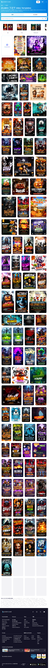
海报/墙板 (42, 604)
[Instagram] (36, 612)
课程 (33, 621)
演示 (40, 605)
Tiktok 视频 (5, 601)
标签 (32, 603)
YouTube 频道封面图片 (36, 600)
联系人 (38, 635)
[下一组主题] (46, 28)
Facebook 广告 (15, 606)
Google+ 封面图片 (26, 598)
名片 (16, 599)
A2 (19, 605)
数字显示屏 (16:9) (32, 604)
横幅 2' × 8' (15, 604)
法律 (38, 643)
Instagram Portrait (21, 599)
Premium (26, 621)
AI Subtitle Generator (18, 635)
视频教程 (34, 619)
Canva (25, 635)
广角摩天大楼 (31, 606)
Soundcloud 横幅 (12, 603)
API (38, 642)
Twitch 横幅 (30, 601)
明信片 (29, 603)
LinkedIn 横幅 (16, 602)
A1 (17, 605)
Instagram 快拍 (27, 599)
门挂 (21, 604)
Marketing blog (35, 624)
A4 (27, 604)
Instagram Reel (5, 599)
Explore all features (16, 627)
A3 (15, 605)
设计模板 (14, 619)
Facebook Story (22, 600)
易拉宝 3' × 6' (41, 603)
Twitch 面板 (41, 601)
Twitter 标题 (32, 602)
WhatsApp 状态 (14, 601)
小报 (37, 604)
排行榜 (36, 606)
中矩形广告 (21, 606)
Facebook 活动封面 (6, 600)
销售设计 (4, 627)
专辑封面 (10, 599)
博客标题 (19, 601)
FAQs (38, 640)
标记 (18, 604)
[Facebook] (33, 612)
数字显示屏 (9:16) (24, 605)
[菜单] (46, 2)
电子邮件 (35, 14)
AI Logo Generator (17, 640)
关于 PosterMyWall (5, 619)
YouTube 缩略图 (28, 600)
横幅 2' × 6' (36, 603)
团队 (25, 624)
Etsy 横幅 (9, 601)
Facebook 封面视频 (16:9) (17, 598)
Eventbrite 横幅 (5, 603)
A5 (12, 605)
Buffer (32, 637)
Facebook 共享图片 (34, 599)
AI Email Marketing (5, 638)
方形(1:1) (11, 606)
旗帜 (4, 604)
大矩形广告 (26, 606)
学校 (25, 625)
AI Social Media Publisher (7, 637)
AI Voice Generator (17, 637)
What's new (4, 621)
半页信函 (5, 605)
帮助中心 (39, 637)
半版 (39, 604)
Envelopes (24, 604)
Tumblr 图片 (38, 602)
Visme (32, 635)
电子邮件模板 (15, 621)
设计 (13, 14)
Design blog (34, 622)
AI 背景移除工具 (17, 638)
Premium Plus (27, 622)
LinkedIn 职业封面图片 (9, 602)
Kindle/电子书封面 (31, 605)
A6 (13, 605)
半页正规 (9, 605)
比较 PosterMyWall (27, 632)
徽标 (13, 599)
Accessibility (39, 638)
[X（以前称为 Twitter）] (40, 612)
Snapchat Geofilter (19, 603)
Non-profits (26, 627)
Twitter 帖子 (27, 602)
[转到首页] (5, 2)
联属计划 (4, 624)
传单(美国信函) (32, 598)
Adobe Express (27, 638)
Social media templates (16, 622)
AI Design (4, 635)
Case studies (4, 622)
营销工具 (14, 625)
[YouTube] (44, 612)
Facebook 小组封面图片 (14, 600)
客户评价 (4, 628)
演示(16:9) (37, 605)
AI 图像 (3, 642)
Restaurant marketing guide (37, 625)
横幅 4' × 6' (25, 603)
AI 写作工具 (4, 640)
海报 (37, 598)
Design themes (15, 624)
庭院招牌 (7, 604)
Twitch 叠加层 (35, 601)
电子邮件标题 (24, 601)
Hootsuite (33, 638)
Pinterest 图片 (21, 602)
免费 (25, 619)
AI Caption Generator (18, 642)
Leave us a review (5, 625)
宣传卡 (11, 604)
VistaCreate (26, 637)
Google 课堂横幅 (6, 606)
